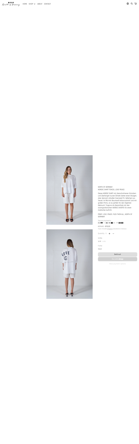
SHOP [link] (31, 4)
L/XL (104, 241)
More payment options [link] (117, 264)
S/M (99, 241)
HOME (25, 4)
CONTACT (47, 4)
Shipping (109, 229)
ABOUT (39, 4)
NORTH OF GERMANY (105, 187)
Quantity (101, 233)
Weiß (100, 249)
